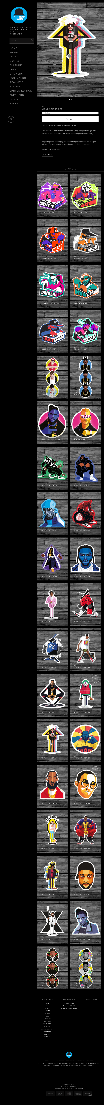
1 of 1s (15, 61)
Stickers (16, 74)
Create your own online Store (69, 1089)
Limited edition (21, 91)
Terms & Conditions (69, 1008)
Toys (13, 56)
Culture (16, 65)
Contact (16, 99)
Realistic (17, 82)
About (14, 52)
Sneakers (17, 95)
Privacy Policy (69, 1003)
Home (13, 48)
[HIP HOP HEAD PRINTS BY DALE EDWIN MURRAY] (21, 15)
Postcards (18, 78)
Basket (15, 103)
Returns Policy (69, 1005)
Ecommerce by (69, 1084)
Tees (13, 69)
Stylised (16, 86)
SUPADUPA (69, 1086)
